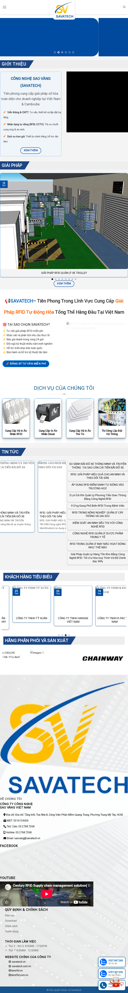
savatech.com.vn (21, 966)
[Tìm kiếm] (124, 7)
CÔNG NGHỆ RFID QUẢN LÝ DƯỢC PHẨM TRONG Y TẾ (97, 535)
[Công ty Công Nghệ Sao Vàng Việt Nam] (64, 9)
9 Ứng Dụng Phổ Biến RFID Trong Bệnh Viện (97, 505)
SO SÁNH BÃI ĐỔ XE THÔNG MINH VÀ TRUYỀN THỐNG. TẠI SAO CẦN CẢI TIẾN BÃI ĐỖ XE (97, 465)
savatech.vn (19, 961)
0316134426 (21, 820)
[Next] (121, 37)
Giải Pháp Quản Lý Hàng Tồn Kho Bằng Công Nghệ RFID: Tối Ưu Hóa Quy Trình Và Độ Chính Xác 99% (98, 558)
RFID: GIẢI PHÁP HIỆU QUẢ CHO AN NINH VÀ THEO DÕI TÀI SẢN (29, 514)
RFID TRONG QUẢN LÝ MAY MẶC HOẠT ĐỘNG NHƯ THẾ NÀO (98, 545)
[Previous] (7, 37)
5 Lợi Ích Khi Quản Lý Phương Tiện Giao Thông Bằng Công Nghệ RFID (97, 497)
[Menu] (4, 7)
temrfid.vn (17, 970)
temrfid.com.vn (19, 975)
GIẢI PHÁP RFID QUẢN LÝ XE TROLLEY (64, 272)
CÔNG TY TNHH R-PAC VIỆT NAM (105, 620)
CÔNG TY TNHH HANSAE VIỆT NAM (64, 620)
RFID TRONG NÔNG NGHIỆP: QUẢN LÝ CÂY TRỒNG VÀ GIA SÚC (97, 514)
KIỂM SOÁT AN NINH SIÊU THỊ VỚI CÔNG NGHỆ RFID (98, 524)
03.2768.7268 (26, 826)
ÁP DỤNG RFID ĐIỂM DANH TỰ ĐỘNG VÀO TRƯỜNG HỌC (98, 486)
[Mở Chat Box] (116, 980)
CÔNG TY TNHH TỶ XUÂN (22, 618)
